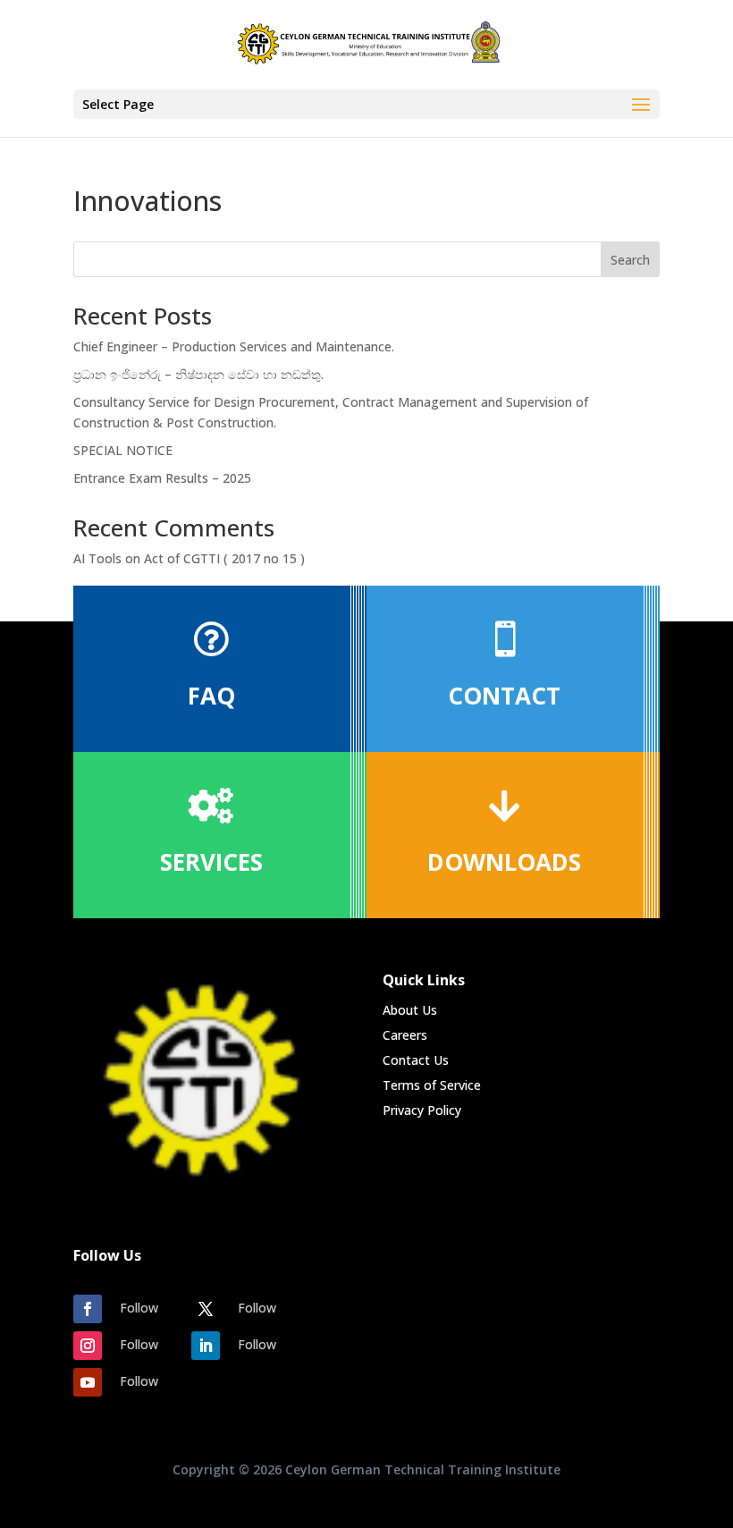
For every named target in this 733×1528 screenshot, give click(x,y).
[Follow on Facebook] (87, 1309)
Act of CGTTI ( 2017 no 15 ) (226, 558)
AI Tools (97, 558)
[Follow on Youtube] (87, 1382)
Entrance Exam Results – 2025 (162, 477)
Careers (405, 1034)
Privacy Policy (422, 1110)
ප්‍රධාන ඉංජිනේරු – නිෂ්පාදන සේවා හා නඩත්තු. (198, 374)
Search (630, 259)
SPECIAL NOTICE (123, 450)
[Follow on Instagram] (87, 1345)
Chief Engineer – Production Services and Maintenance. (233, 346)
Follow (139, 1307)
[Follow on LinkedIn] (205, 1345)
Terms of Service (432, 1084)
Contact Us (416, 1059)
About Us (410, 1009)
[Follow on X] (205, 1309)
